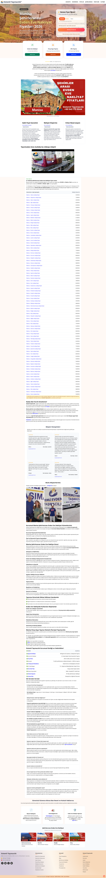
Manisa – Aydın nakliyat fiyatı (32, 215)
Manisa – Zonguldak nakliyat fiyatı (33, 358)
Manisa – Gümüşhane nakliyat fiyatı (34, 265)
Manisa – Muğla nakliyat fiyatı (32, 311)
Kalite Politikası (86, 866)
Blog (60, 858)
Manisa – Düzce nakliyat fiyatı (32, 394)
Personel (85, 858)
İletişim (103, 2)
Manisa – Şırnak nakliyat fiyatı (32, 374)
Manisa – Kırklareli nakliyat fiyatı (33, 290)
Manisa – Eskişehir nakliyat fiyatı (33, 258)
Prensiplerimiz (62, 868)
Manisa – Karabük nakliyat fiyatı (33, 386)
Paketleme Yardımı (39, 869)
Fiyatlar (81, 2)
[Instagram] (5, 863)
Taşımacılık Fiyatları (63, 862)
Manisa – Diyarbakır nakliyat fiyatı (33, 245)
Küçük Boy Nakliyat (39, 862)
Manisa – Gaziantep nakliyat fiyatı (33, 260)
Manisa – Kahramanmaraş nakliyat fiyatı (35, 306)
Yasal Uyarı (52, 876)
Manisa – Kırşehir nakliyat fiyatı (33, 293)
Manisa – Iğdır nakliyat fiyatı (32, 381)
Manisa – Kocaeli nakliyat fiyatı (33, 295)
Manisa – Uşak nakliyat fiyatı (32, 351)
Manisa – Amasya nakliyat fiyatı (33, 205)
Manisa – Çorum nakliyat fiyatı (33, 240)
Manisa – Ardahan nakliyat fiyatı (33, 379)
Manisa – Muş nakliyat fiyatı (32, 313)
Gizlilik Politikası (58, 876)
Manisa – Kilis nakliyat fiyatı (32, 389)
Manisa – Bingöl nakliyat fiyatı (32, 222)
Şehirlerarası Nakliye (63, 860)
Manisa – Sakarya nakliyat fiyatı (33, 326)
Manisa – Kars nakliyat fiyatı (32, 283)
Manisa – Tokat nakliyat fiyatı (32, 341)
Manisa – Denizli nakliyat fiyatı (33, 242)
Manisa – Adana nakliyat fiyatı (33, 195)
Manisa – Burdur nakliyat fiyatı (33, 230)
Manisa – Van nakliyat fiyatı (32, 353)
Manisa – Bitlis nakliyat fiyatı (32, 225)
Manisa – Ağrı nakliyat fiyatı (32, 202)
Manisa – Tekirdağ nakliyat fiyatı (33, 338)
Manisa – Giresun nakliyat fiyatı (33, 263)
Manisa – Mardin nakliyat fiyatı (33, 308)
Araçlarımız (61, 864)
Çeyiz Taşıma (38, 860)
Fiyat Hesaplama (62, 856)
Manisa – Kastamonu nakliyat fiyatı (34, 285)
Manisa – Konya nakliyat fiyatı (32, 298)
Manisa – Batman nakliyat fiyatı (33, 371)
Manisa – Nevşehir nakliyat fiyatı (33, 316)
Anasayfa (68, 2)
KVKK (62, 876)
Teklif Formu (32, 54)
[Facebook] (2, 863)
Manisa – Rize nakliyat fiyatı (32, 323)
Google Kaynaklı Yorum (32, 448)
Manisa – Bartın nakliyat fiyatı (32, 376)
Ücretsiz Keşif (38, 868)
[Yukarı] (104, 876)
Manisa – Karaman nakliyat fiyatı (33, 366)
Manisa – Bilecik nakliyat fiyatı (32, 220)
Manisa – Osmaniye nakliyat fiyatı (33, 391)
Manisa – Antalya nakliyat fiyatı (33, 210)
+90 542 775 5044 (6, 858)
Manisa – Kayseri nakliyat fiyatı (33, 288)
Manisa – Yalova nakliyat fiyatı (33, 384)
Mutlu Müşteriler (86, 862)
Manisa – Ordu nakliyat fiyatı (32, 321)
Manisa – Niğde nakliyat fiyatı (32, 318)
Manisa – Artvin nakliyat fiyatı (32, 212)
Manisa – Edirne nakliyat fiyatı (32, 248)
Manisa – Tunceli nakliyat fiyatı (33, 346)
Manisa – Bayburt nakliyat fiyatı (33, 364)
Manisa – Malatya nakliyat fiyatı (33, 303)
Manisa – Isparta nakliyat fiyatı (33, 273)
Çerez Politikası (66, 876)
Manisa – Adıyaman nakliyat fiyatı (33, 197)
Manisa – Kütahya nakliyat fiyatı (33, 300)
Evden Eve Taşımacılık (40, 856)
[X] (8, 863)
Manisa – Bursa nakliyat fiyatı (32, 232)
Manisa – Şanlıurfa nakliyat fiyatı (33, 348)
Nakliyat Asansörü (39, 864)
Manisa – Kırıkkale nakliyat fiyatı (33, 369)
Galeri (84, 860)
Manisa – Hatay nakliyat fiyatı (32, 270)
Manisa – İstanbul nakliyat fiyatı (33, 278)
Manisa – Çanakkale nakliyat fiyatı (33, 235)
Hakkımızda (75, 2)
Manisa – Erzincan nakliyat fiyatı (33, 253)
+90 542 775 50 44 (71, 29)
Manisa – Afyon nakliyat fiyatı (32, 200)
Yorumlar (85, 868)
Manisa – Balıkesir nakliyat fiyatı (33, 217)
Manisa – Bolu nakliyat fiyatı (32, 227)
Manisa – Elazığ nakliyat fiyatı (32, 250)
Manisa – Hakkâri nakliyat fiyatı (33, 268)
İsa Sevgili (48, 876)
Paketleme (96, 2)
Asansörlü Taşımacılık (40, 858)
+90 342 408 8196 (6, 860)
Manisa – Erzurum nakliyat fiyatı (33, 255)
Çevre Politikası (86, 864)
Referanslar (85, 869)
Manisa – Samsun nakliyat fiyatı (33, 328)
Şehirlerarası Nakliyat (40, 866)
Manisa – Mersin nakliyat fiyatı (33, 275)
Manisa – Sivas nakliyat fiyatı (32, 336)
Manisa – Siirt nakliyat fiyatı (32, 331)
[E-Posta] (11, 863)
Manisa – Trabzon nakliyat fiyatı (33, 343)
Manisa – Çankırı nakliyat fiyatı (33, 237)
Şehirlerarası (88, 2)
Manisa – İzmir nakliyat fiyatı (32, 280)
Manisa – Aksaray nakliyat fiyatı (33, 361)
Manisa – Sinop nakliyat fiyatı (32, 333)
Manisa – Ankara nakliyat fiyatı (33, 207)
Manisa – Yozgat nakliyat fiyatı (33, 356)
